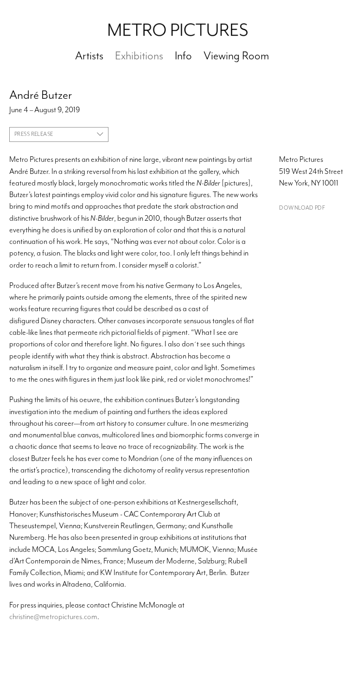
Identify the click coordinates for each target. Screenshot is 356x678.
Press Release (33, 134)
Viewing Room (236, 55)
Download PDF (302, 208)
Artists (89, 55)
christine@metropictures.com (53, 616)
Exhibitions (139, 55)
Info (183, 55)
